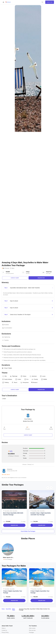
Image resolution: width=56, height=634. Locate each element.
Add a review (32, 628)
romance (35, 382)
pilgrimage (14, 376)
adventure (34, 376)
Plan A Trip (50, 2)
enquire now (41, 277)
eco (27, 379)
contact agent (15, 277)
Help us (3, 628)
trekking (6, 382)
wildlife (45, 379)
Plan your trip (32, 630)
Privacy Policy (5, 632)
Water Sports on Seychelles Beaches (8, 557)
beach (15, 382)
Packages (31, 632)
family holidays (8, 379)
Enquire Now (14, 525)
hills (5, 376)
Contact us (4, 630)
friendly (36, 379)
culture (19, 379)
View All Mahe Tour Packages (28, 531)
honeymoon (26, 382)
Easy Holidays (27, 419)
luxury (43, 376)
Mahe (13, 268)
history (24, 376)
